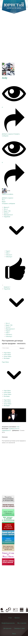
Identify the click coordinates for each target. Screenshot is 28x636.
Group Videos (7, 356)
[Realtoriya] (8, 540)
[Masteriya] (8, 526)
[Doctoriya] (8, 519)
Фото (6, 209)
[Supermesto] (8, 533)
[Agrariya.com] (8, 505)
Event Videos (7, 354)
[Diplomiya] (8, 512)
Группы (6, 213)
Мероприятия (8, 215)
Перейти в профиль (7, 194)
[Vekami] (8, 547)
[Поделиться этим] (14, 132)
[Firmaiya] (8, 561)
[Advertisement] (14, 31)
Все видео (7, 358)
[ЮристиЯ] (14, 8)
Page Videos (7, 352)
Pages (8, 251)
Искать (22, 348)
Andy (4, 78)
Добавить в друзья (7, 134)
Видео (7, 211)
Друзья (6, 207)
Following (9, 256)
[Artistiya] (8, 498)
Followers (9, 255)
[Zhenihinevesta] (8, 554)
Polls (7, 253)
